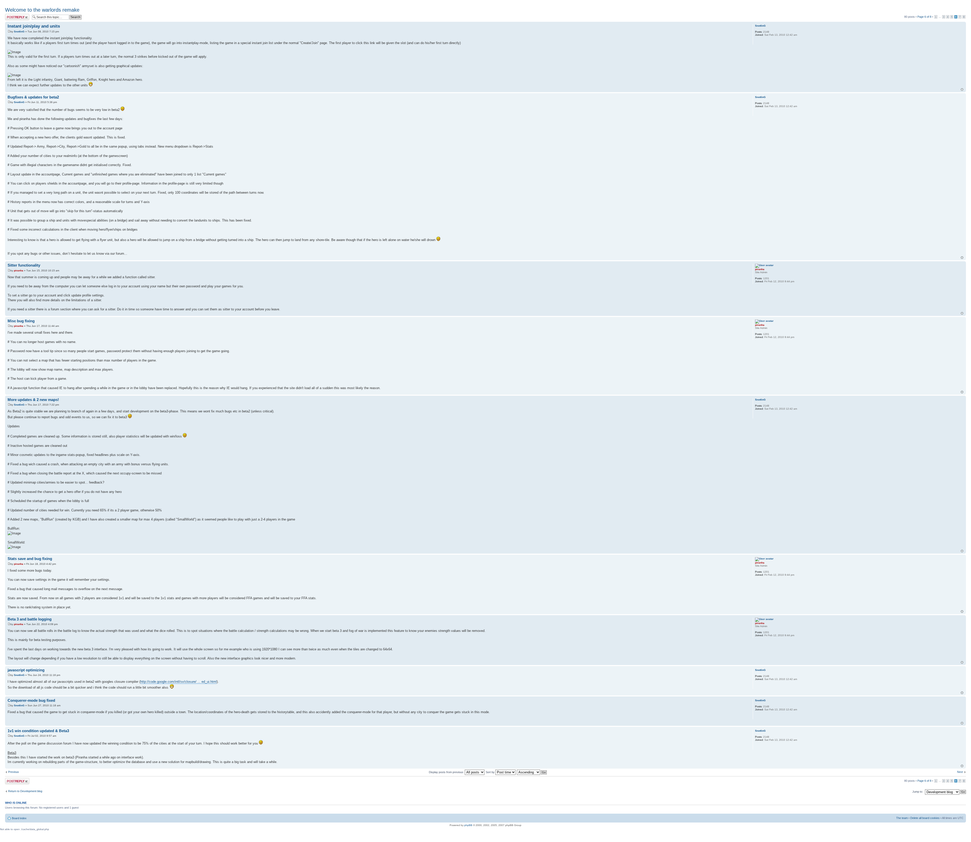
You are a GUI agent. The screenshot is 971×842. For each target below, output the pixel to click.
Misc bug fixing (21, 321)
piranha (18, 270)
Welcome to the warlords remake (42, 10)
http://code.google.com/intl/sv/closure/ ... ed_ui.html (178, 682)
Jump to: (917, 791)
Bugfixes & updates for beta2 (33, 97)
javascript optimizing (26, 670)
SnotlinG (19, 31)
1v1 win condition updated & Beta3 (38, 731)
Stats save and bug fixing (30, 558)
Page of (924, 16)
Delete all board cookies (925, 817)
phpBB (468, 825)
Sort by (490, 772)
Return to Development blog (25, 791)
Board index (19, 818)
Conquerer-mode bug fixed (31, 700)
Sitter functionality (24, 265)
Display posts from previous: (447, 772)
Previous (13, 771)
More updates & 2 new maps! (33, 399)
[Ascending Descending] (532, 772)
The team (902, 817)
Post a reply (12, 15)
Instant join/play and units (34, 26)
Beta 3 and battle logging (30, 619)
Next (960, 771)
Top (962, 89)
